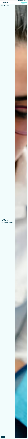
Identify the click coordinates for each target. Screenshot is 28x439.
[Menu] (26, 3)
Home (2, 5)
